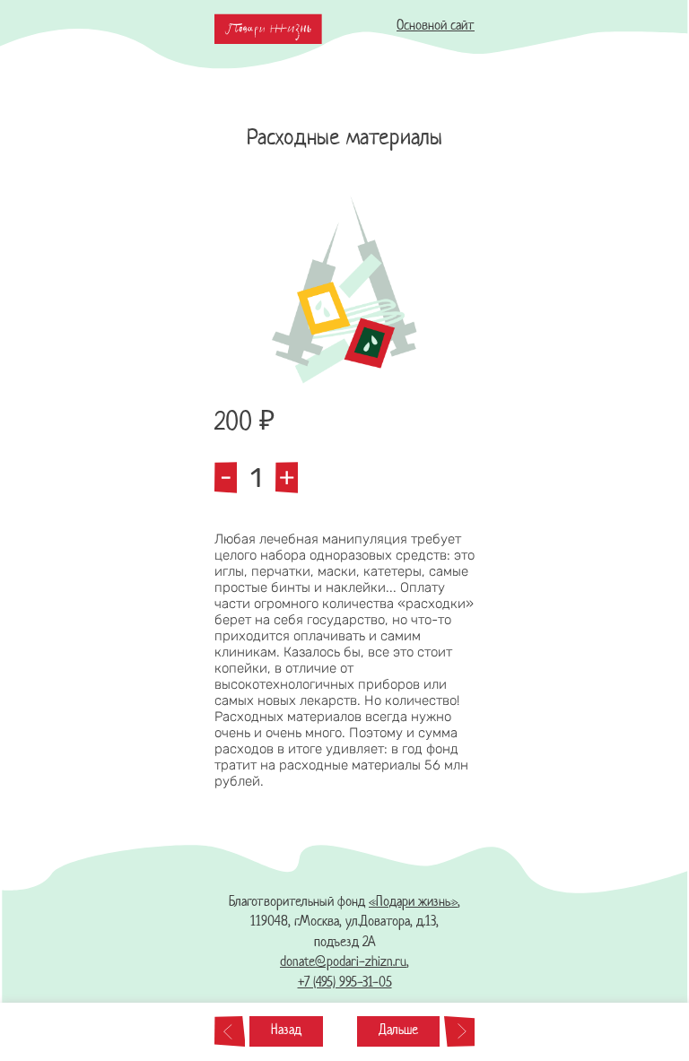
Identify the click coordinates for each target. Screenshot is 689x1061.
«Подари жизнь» (413, 902)
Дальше (398, 1031)
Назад (286, 1031)
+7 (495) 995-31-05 (345, 983)
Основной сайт (436, 26)
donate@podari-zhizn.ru (343, 962)
